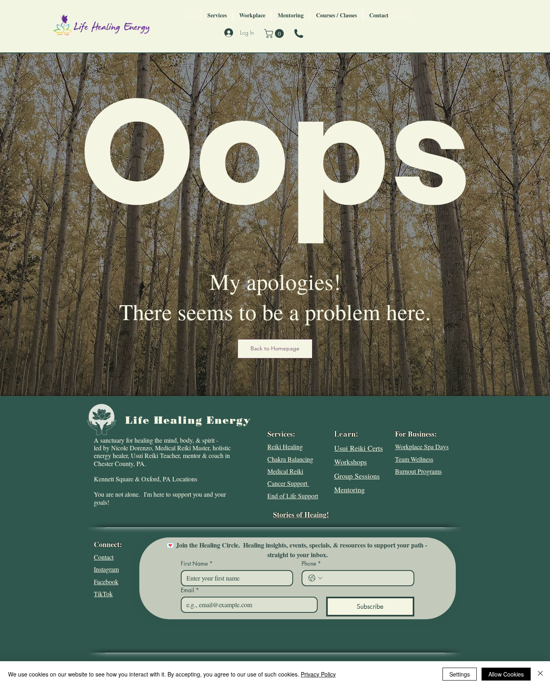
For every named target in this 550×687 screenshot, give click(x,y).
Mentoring (349, 489)
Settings (459, 674)
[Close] (540, 674)
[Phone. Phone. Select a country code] (315, 578)
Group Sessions (357, 476)
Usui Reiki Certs (358, 448)
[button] (275, 33)
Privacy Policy (318, 674)
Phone (311, 563)
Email (190, 590)
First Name (197, 563)
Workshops (350, 461)
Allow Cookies (506, 674)
